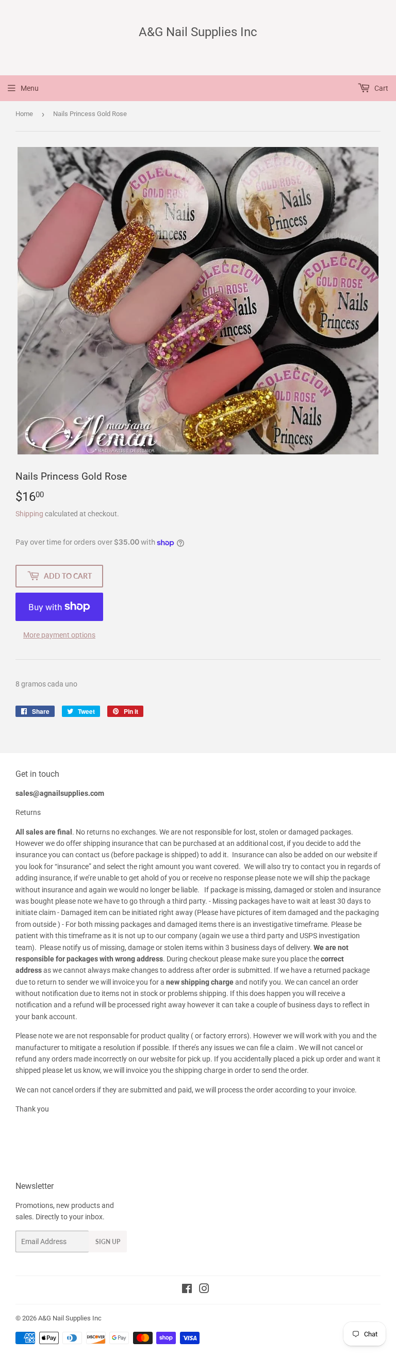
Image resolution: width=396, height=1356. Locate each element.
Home (24, 114)
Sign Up (107, 1242)
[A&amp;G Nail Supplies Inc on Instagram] (204, 1290)
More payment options (59, 635)
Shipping (29, 514)
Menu (30, 88)
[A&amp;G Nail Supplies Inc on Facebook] (187, 1290)
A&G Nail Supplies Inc (198, 31)
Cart (380, 88)
